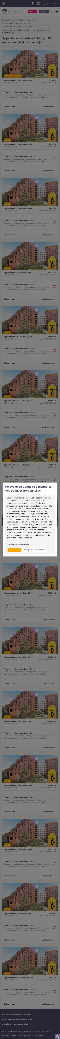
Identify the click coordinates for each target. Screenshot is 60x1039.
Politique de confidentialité (18, 544)
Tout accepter (14, 550)
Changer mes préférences (34, 550)
